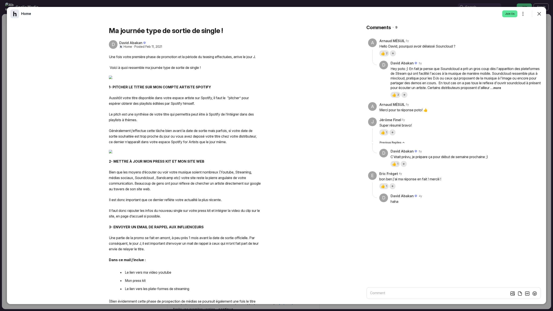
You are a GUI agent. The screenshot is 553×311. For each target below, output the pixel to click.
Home (128, 46)
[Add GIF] (527, 293)
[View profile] (14, 14)
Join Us (510, 13)
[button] (384, 53)
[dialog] (276, 155)
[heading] (26, 13)
